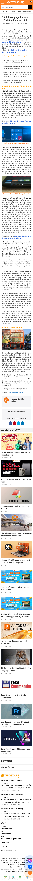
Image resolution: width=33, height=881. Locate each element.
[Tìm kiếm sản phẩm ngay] (30, 7)
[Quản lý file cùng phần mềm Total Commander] (16, 684)
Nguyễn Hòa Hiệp (8, 23)
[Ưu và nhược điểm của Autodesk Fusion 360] (16, 630)
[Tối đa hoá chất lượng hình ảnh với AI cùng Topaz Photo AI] (16, 657)
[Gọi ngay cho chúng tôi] (30, 872)
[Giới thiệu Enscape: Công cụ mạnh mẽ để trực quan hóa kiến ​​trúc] (16, 522)
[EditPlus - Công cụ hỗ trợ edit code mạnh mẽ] (16, 495)
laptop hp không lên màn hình (12, 42)
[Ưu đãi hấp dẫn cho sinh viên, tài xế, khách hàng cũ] (16, 441)
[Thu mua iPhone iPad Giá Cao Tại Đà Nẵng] (16, 468)
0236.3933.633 (15, 819)
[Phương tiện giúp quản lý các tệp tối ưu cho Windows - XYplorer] (16, 549)
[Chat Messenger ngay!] (30, 861)
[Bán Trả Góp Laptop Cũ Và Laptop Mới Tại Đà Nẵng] (16, 576)
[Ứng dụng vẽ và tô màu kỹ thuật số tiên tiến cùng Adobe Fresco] (16, 711)
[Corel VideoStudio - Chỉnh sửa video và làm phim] (16, 738)
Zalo (30, 867)
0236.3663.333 (15, 805)
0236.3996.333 (15, 791)
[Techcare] (15, 2)
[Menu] (3, 2)
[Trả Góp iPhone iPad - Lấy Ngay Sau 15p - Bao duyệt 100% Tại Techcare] (16, 603)
